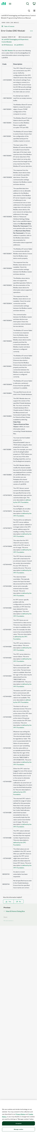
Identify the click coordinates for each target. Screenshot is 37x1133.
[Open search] (29, 10)
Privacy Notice (20, 1114)
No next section (8, 920)
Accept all (18, 1123)
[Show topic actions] (31, 31)
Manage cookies (18, 1129)
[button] (17, 26)
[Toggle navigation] (10, 3)
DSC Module (9, 50)
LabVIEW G (19, 45)
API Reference (8, 45)
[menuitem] (27, 4)
